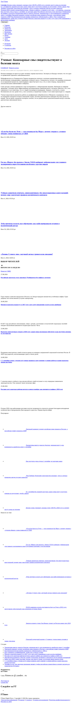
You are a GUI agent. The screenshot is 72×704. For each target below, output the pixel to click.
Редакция (7, 43)
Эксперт (7, 40)
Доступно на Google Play (5, 681)
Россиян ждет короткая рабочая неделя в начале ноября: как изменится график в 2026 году (32, 389)
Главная (7, 25)
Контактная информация (9, 700)
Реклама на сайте (9, 48)
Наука (6, 35)
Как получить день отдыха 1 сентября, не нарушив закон (19, 12)
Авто (6, 39)
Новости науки (14, 68)
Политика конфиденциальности (59, 700)
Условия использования (40, 700)
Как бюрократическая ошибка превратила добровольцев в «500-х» (32, 17)
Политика (7, 32)
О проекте (28, 700)
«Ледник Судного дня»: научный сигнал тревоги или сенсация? (27, 254)
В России (7, 27)
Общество (7, 28)
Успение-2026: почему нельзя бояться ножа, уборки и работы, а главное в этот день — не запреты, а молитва (35, 10)
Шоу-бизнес (8, 33)
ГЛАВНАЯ (4, 68)
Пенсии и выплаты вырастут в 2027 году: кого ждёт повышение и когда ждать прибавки (31, 304)
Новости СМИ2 (6, 271)
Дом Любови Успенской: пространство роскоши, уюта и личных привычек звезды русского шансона (35, 7)
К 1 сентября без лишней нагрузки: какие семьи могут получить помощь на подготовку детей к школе (33, 6)
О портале (7, 45)
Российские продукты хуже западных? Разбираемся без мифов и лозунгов (26, 277)
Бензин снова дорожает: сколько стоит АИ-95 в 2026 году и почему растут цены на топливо (33, 5)
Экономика (8, 30)
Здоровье (7, 37)
